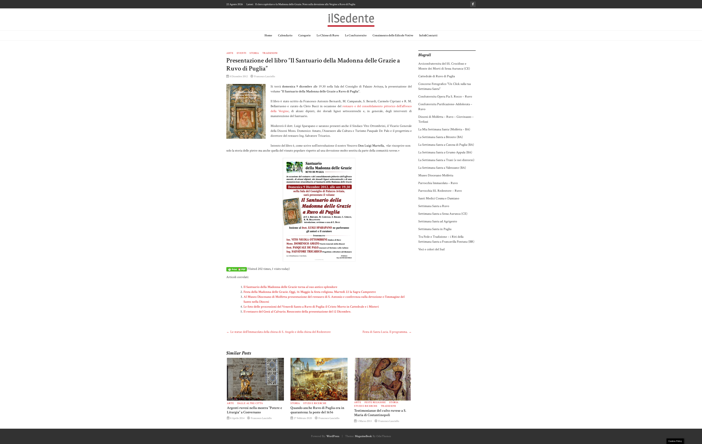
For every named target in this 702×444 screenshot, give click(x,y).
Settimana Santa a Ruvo (433, 206)
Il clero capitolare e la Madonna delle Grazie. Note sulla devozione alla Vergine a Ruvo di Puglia (305, 4)
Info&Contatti (428, 35)
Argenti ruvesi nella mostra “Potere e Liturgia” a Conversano (254, 410)
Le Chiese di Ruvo (328, 35)
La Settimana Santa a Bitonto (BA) (440, 137)
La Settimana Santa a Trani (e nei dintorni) (446, 160)
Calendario (285, 35)
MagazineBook (363, 436)
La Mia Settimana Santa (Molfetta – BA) (444, 129)
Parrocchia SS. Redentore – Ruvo (440, 191)
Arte (229, 53)
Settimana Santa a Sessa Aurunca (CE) (442, 214)
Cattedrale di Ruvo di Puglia (436, 76)
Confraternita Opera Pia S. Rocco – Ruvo (445, 96)
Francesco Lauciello (264, 76)
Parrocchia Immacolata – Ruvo (438, 183)
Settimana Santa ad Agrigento (437, 221)
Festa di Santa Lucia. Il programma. (387, 332)
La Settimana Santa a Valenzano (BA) (442, 168)
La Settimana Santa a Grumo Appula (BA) (445, 152)
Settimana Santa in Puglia (434, 229)
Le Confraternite (356, 35)
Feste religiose (375, 402)
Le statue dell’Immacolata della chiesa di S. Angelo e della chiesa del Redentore (278, 332)
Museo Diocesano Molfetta (435, 175)
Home (268, 35)
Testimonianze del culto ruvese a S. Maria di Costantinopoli (380, 412)
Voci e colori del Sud (431, 249)
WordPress (332, 436)
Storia (254, 53)
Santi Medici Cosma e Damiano (438, 198)
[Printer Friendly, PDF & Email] (236, 269)
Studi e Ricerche (315, 403)
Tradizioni (270, 53)
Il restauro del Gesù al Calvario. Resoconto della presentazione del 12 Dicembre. (297, 311)
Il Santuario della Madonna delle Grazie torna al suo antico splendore (290, 287)
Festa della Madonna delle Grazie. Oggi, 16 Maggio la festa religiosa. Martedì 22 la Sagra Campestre (310, 292)
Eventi (241, 53)
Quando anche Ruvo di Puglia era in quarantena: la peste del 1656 (317, 410)
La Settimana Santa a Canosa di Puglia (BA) (446, 145)
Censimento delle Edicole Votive (393, 35)
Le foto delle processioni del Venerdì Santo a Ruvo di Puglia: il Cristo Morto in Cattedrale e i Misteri (311, 307)
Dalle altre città (250, 403)
